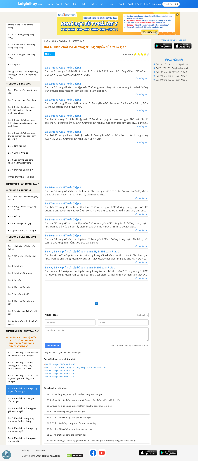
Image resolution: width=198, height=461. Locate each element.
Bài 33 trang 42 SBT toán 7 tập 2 (60, 370)
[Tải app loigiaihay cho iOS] (182, 46)
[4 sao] (145, 54)
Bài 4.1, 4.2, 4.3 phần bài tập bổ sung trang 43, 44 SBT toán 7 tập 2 (76, 367)
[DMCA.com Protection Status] (75, 456)
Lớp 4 (121, 4)
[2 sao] (138, 54)
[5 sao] (148, 54)
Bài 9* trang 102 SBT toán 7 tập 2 (171, 76)
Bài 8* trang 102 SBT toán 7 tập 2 (171, 79)
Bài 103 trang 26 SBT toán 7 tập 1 (171, 72)
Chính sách (40, 450)
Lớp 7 (94, 4)
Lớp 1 (147, 4)
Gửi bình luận (53, 345)
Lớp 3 (129, 4)
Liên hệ (25, 450)
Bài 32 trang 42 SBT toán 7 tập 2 (60, 364)
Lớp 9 (76, 4)
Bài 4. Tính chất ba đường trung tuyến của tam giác (85, 47)
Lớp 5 (112, 4)
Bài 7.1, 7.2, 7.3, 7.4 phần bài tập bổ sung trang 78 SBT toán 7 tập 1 (173, 68)
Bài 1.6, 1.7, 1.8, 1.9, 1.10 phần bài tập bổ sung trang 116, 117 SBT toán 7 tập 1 (173, 64)
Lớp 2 (138, 4)
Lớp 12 (49, 4)
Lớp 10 (67, 4)
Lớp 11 (58, 4)
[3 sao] (141, 54)
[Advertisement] (96, 165)
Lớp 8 (85, 4)
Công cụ (156, 4)
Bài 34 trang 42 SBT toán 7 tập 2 (60, 373)
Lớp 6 (103, 4)
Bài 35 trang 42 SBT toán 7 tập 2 (60, 376)
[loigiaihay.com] (30, 5)
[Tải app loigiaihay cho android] (163, 46)
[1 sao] (135, 54)
